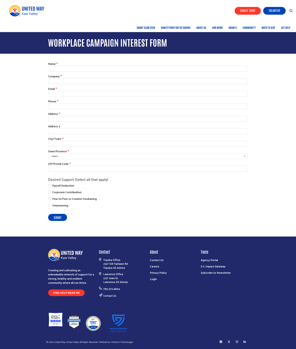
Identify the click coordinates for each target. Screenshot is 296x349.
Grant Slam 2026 (146, 27)
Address (53, 114)
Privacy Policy (158, 272)
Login (153, 278)
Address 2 (54, 126)
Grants (233, 27)
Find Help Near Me (66, 292)
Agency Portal (209, 260)
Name (52, 64)
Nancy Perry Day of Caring (175, 27)
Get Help (285, 27)
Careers (154, 266)
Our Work (217, 27)
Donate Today (247, 10)
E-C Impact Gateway (213, 266)
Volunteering (60, 205)
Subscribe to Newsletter (216, 272)
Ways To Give (268, 27)
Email (51, 89)
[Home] (28, 10)
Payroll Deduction (63, 185)
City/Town (54, 139)
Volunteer (274, 10)
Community (249, 27)
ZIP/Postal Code (58, 164)
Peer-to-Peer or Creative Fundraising (74, 199)
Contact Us (109, 295)
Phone (52, 101)
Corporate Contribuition (67, 192)
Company (54, 76)
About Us (201, 27)
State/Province (57, 151)
